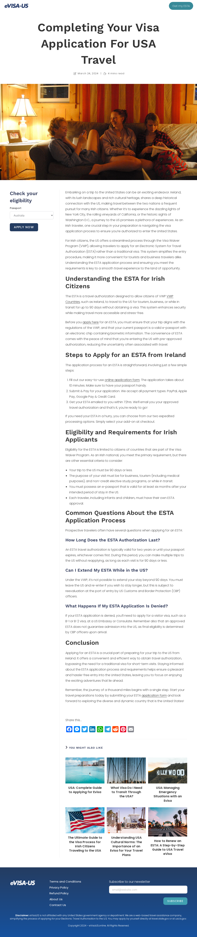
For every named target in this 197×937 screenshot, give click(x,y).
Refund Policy (58, 893)
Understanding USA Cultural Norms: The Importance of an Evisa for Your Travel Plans (126, 846)
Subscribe (175, 901)
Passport (15, 208)
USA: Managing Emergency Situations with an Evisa (168, 794)
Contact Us (57, 905)
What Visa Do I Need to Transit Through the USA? (126, 792)
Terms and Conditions (65, 881)
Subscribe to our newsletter (129, 881)
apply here (91, 322)
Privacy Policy (58, 887)
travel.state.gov (160, 918)
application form (154, 695)
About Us (56, 899)
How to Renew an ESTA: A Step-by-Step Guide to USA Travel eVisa (168, 847)
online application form (122, 380)
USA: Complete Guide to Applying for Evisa (85, 790)
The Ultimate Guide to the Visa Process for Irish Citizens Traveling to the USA (85, 844)
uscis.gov (180, 918)
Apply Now (24, 227)
